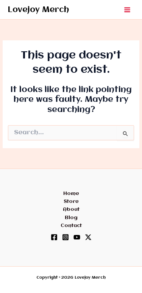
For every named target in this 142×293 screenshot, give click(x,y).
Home (71, 193)
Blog (71, 217)
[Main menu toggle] (127, 9)
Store (71, 201)
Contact (71, 225)
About (71, 209)
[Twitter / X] (88, 237)
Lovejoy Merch (38, 10)
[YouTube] (76, 237)
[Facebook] (54, 237)
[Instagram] (65, 237)
